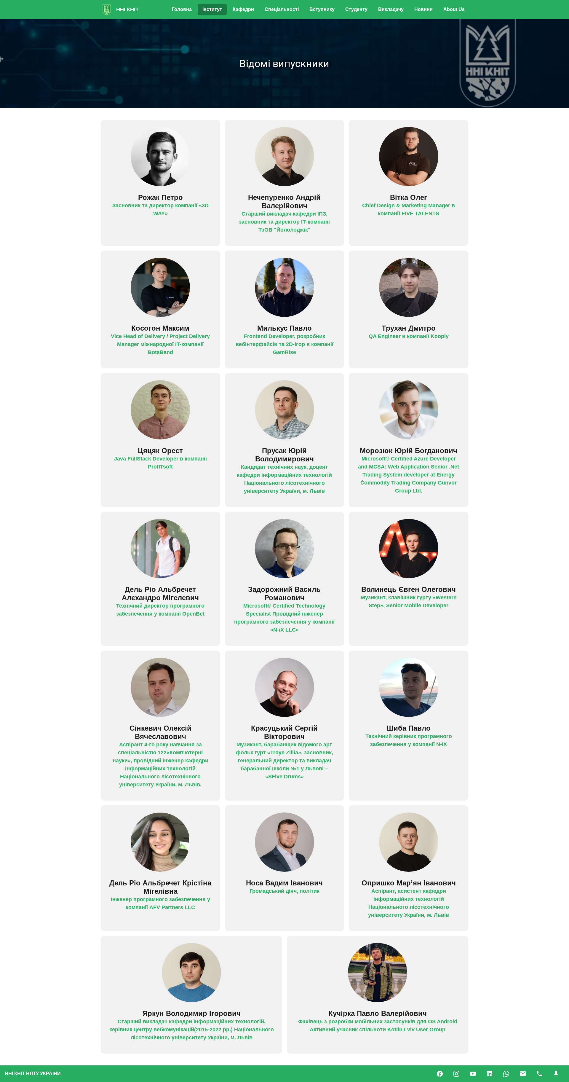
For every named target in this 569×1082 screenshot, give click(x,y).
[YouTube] (473, 1074)
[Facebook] (440, 1074)
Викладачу (391, 9)
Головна (182, 9)
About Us (454, 9)
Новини (423, 9)
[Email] (523, 1074)
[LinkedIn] (490, 1074)
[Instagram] (456, 1074)
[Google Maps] (556, 1074)
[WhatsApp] (506, 1074)
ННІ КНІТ (127, 9)
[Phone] (539, 1074)
